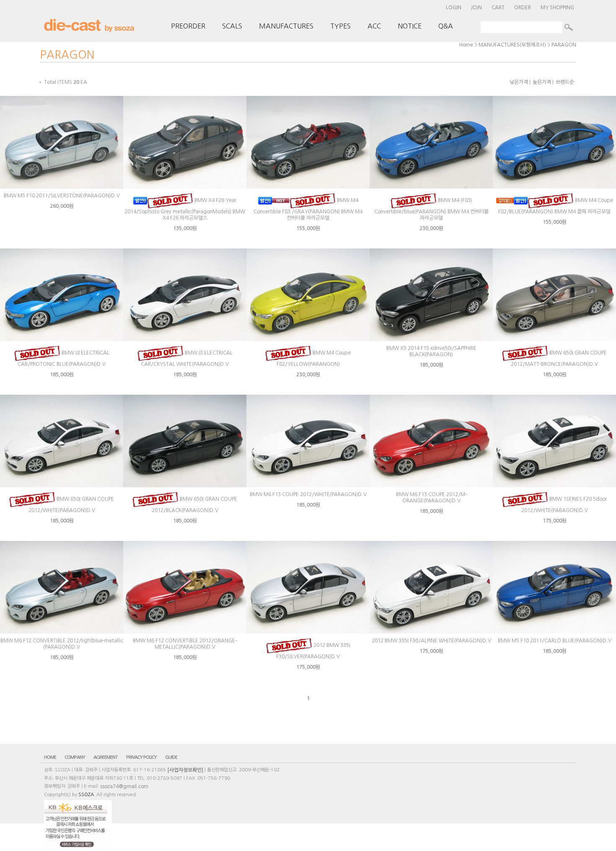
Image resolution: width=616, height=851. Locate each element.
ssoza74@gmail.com (124, 786)
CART (498, 7)
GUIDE (171, 757)
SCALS (232, 26)
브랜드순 (565, 82)
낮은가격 (519, 82)
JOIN (476, 7)
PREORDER (188, 26)
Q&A (445, 26)
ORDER (522, 7)
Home (466, 44)
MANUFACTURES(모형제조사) (512, 44)
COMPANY (75, 757)
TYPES (340, 26)
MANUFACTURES (286, 26)
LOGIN (453, 7)
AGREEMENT (105, 757)
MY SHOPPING (557, 7)
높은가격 (542, 82)
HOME (50, 757)
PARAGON (563, 44)
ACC (374, 26)
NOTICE (410, 26)
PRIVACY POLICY (141, 757)
